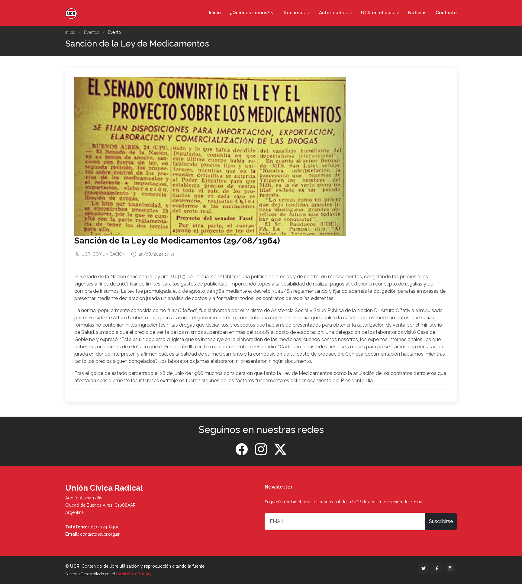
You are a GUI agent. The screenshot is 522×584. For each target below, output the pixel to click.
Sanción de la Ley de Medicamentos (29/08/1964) (177, 241)
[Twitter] (280, 449)
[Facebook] (242, 449)
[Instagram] (261, 449)
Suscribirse (441, 521)
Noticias (417, 12)
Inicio (215, 12)
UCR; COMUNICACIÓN (103, 254)
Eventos (91, 32)
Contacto (446, 12)
